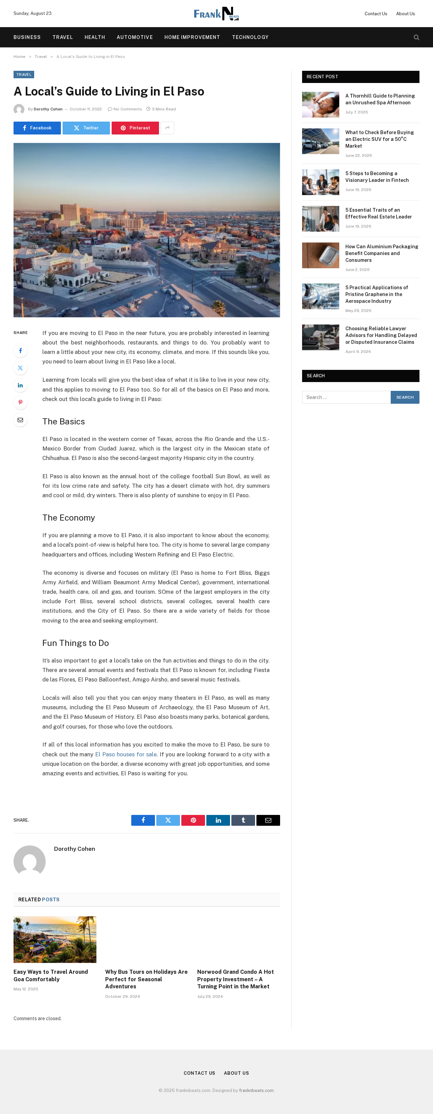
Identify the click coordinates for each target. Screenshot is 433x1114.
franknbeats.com (256, 1090)
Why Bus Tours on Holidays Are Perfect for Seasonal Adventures (146, 979)
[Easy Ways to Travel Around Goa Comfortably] (55, 939)
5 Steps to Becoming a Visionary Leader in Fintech (377, 177)
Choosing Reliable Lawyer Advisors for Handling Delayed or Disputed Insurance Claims (381, 335)
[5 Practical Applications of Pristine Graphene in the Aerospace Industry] (320, 296)
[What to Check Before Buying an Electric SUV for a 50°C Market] (320, 141)
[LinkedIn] (20, 385)
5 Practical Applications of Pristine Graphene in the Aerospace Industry (376, 294)
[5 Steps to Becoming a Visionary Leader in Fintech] (320, 182)
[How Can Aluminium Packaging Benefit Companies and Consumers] (320, 255)
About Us (405, 13)
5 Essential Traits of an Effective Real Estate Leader (378, 213)
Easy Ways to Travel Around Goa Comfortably (51, 976)
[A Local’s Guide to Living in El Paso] (147, 230)
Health (95, 37)
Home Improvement (192, 37)
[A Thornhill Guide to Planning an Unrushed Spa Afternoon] (320, 105)
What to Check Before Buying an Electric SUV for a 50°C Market (379, 139)
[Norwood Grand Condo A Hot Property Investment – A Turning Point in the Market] (238, 939)
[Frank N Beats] (216, 13)
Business (27, 37)
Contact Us (376, 13)
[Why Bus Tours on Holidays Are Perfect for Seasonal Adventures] (146, 939)
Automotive (135, 37)
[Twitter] (20, 368)
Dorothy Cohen (48, 109)
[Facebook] (20, 350)
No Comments (128, 109)
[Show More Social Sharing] (167, 128)
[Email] (20, 419)
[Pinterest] (20, 402)
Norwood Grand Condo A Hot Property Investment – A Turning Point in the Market (235, 979)
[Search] (415, 37)
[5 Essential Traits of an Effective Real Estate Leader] (320, 219)
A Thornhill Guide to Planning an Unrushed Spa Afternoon (380, 99)
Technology (250, 37)
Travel (62, 37)
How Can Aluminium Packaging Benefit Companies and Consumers (381, 253)
